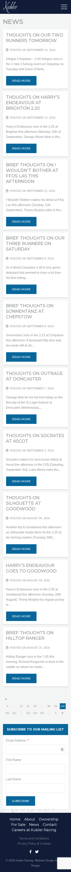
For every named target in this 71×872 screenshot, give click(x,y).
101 (7, 713)
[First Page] (6, 699)
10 (21, 706)
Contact (50, 824)
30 (35, 706)
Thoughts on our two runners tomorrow (34, 37)
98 (49, 706)
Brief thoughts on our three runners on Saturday (35, 243)
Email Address (17, 740)
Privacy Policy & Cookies (34, 843)
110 (28, 713)
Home (15, 819)
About (29, 819)
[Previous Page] (7, 706)
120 (35, 713)
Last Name (13, 779)
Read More (21, 80)
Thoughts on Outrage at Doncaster (34, 376)
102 (14, 713)
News (34, 824)
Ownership (48, 819)
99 (55, 706)
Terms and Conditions (34, 838)
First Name (13, 759)
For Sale (18, 824)
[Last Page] (63, 713)
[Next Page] (56, 713)
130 (42, 713)
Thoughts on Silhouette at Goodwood (23, 503)
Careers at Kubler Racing (34, 830)
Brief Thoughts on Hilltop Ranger (29, 635)
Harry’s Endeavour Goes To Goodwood (31, 568)
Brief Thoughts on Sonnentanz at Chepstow (29, 311)
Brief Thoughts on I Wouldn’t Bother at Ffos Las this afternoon (32, 173)
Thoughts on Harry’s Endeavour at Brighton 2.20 (33, 103)
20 (28, 706)
